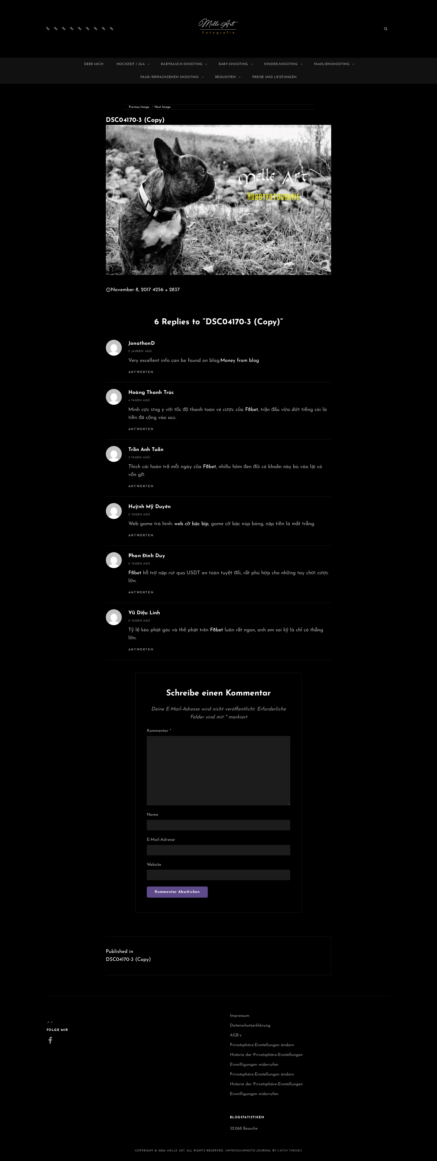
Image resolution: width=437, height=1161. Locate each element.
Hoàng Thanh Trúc (151, 392)
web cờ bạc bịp (191, 523)
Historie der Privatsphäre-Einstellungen (266, 1055)
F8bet (251, 409)
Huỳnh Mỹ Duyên (149, 506)
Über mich (93, 64)
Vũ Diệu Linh (144, 613)
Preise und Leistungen (274, 77)
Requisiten (225, 77)
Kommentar (159, 731)
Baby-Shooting (233, 64)
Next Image (163, 107)
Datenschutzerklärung (250, 1026)
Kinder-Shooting (281, 64)
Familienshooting (332, 64)
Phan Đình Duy (146, 556)
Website (154, 865)
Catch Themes (289, 1150)
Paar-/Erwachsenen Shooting (169, 77)
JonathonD (141, 343)
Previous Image (139, 107)
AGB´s (235, 1035)
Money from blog (239, 360)
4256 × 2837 (166, 289)
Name (152, 815)
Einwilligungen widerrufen (254, 1065)
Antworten (141, 372)
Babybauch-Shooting (182, 64)
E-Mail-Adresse (161, 840)
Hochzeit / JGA (131, 64)
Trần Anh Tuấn (145, 449)
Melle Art (176, 1150)
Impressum (239, 1016)
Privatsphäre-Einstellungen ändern (262, 1045)
